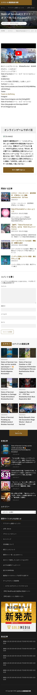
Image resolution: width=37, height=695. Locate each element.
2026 (4, 641)
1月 (8, 641)
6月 (20, 641)
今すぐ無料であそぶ (18, 170)
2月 (10, 641)
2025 (4, 648)
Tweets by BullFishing (8, 94)
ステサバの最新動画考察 (24, 691)
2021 (4, 677)
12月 (4, 650)
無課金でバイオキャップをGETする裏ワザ (15, 575)
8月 (25, 641)
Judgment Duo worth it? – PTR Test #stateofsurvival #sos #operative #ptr (27, 395)
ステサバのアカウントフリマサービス (16, 586)
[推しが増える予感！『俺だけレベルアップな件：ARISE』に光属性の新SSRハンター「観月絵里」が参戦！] (5, 497)
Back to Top (18, 433)
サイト (3, 322)
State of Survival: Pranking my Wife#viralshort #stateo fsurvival (7, 421)
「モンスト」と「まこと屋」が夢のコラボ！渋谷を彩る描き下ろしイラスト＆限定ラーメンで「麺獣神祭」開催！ (23, 484)
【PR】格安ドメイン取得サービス (13, 596)
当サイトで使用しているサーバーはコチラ (15, 560)
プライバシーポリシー (9, 534)
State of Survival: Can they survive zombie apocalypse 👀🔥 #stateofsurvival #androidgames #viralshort (9, 368)
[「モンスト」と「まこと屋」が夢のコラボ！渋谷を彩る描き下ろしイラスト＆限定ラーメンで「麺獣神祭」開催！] (5, 485)
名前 (3, 306)
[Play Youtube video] (18, 53)
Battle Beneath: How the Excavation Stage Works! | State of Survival (27, 421)
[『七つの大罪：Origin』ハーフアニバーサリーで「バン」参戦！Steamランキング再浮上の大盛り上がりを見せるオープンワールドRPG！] (5, 462)
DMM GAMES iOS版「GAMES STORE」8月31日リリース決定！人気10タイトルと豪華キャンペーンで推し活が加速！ (23, 472)
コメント (3, 286)
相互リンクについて (9, 549)
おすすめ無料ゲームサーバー (11, 565)
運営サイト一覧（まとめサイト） (13, 555)
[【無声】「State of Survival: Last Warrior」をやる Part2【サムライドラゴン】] (5, 228)
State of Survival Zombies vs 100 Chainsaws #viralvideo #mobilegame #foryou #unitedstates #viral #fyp (27, 368)
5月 (18, 641)
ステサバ (22, 23)
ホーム (3, 7)
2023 (4, 663)
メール (4, 314)
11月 (33, 648)
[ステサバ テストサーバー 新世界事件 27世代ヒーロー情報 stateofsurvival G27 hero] (5, 196)
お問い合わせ (31, 7)
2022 (4, 670)
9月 (28, 648)
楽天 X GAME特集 (8, 570)
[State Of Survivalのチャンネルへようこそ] (5, 212)
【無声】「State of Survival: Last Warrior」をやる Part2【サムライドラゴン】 (23, 227)
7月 (23, 641)
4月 (15, 641)
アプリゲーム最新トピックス (16, 7)
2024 (4, 656)
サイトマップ (7, 539)
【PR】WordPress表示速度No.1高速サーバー (16, 591)
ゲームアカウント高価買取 (11, 580)
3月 (13, 641)
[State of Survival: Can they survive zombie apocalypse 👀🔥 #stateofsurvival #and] (5, 449)
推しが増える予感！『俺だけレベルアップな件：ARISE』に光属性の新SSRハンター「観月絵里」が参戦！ (23, 495)
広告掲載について (8, 544)
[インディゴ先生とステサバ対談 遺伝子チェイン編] (5, 260)
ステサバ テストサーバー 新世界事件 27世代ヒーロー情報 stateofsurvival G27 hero (23, 195)
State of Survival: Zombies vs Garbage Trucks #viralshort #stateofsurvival (8, 395)
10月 (30, 648)
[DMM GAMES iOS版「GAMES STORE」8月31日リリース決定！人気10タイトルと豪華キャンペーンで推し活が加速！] (5, 474)
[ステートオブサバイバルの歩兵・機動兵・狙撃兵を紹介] (5, 244)
